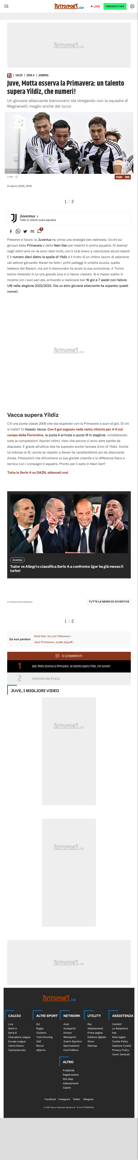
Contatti (116, 1024)
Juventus (44, 75)
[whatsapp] (18, 231)
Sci (38, 1024)
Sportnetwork (71, 1045)
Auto (66, 1024)
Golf (38, 1041)
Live (97, 6)
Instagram (64, 1099)
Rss (90, 1024)
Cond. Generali (121, 1054)
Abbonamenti (95, 1028)
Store (91, 1041)
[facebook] (10, 231)
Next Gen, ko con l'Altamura (52, 636)
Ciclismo (41, 1032)
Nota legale (119, 1037)
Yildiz (119, 177)
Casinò (67, 1087)
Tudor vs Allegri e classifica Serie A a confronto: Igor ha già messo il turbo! (66, 568)
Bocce (40, 1045)
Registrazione (71, 1074)
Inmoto (67, 1032)
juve (127, 177)
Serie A (30, 75)
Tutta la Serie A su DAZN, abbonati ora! (37, 472)
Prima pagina (95, 1032)
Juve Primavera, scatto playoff (53, 642)
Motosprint (69, 1037)
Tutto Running (44, 1037)
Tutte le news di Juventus (109, 601)
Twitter (76, 1099)
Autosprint (69, 1028)
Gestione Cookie (121, 1045)
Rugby (40, 1028)
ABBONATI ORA (115, 6)
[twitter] (25, 231)
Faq (114, 1032)
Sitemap (92, 1045)
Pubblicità (68, 1070)
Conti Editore (71, 1050)
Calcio (19, 75)
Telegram (88, 1099)
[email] (32, 231)
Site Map (68, 1079)
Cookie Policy (120, 1041)
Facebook (50, 1099)
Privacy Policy (120, 1050)
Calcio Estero (16, 1045)
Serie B (12, 1032)
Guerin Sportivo (72, 1041)
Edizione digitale (97, 1037)
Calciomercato (17, 1050)
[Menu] (6, 6)
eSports (40, 1050)
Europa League (17, 1041)
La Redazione (120, 1028)
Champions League (19, 1037)
